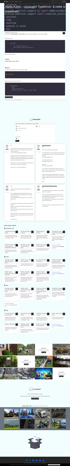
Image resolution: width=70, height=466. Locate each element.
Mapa (17, 1)
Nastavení (58, 464)
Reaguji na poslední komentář (22, 128)
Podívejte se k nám (35, 398)
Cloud (6, 1)
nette (11, 32)
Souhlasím (50, 464)
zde (47, 464)
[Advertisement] (35, 109)
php (16, 32)
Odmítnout (54, 464)
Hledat (64, 1)
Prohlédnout (44, 352)
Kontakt (20, 1)
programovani (7, 32)
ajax (13, 32)
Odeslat (17, 140)
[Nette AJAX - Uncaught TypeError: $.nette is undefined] (35, 16)
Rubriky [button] (13, 1)
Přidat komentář (9, 97)
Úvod (10, 1)
